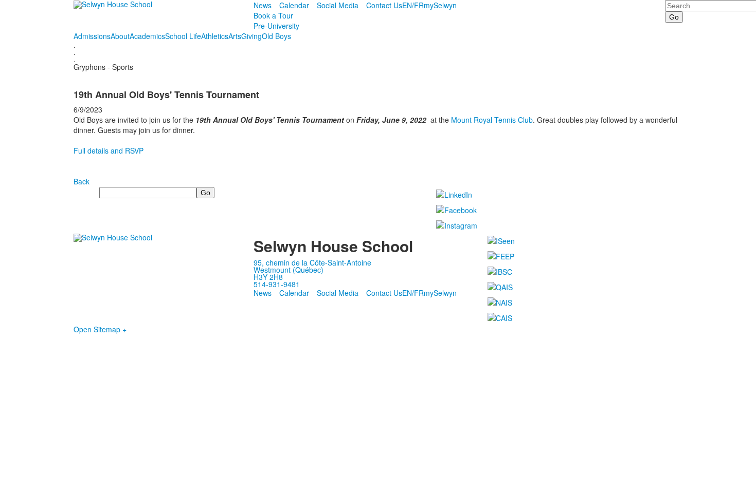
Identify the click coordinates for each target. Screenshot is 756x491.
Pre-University (276, 26)
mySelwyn (440, 5)
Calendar (294, 5)
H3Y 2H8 (268, 277)
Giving (251, 36)
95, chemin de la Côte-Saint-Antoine (312, 262)
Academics (147, 36)
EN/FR (413, 5)
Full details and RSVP (110, 150)
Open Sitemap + (100, 329)
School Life (183, 36)
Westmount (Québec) (288, 270)
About (120, 36)
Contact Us (384, 5)
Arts (234, 36)
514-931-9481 (277, 284)
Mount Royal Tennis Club (492, 120)
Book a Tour (273, 15)
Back (81, 181)
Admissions (92, 36)
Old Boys (276, 36)
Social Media (337, 5)
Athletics (214, 36)
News (263, 5)
